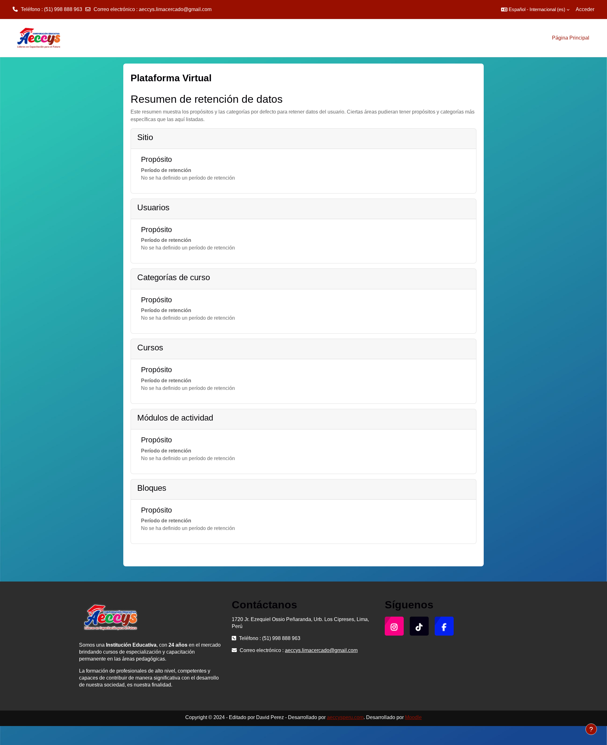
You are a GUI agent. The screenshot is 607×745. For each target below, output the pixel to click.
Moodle (413, 717)
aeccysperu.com (345, 717)
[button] (535, 9)
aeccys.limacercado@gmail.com (175, 9)
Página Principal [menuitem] (570, 37)
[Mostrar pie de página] (591, 729)
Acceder (585, 9)
